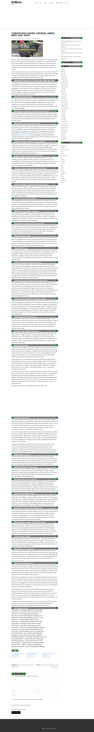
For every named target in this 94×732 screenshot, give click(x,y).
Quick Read (63, 172)
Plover (62, 170)
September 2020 (64, 131)
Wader (62, 176)
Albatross (63, 147)
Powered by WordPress (51, 728)
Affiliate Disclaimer (59, 2)
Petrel (62, 169)
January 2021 (64, 123)
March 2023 (63, 92)
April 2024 (63, 73)
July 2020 (63, 135)
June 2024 (63, 69)
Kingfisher (63, 161)
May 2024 (63, 71)
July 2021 (63, 111)
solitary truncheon (24, 135)
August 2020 (63, 133)
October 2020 (64, 129)
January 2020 (64, 138)
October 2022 (64, 94)
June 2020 (63, 136)
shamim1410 (29, 38)
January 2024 (64, 79)
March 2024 (63, 75)
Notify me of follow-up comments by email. (21, 705)
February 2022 (64, 98)
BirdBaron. (44, 728)
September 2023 (64, 86)
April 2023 (63, 90)
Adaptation (63, 145)
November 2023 (64, 83)
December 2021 (64, 102)
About (41, 2)
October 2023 (64, 84)
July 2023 (63, 88)
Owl (62, 165)
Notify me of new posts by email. (19, 709)
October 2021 (64, 106)
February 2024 (64, 77)
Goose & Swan (64, 155)
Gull (62, 157)
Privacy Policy (51, 2)
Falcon (62, 153)
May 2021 (63, 115)
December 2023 (64, 81)
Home (36, 2)
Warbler (63, 178)
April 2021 (63, 117)
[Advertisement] (47, 19)
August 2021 (63, 109)
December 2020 (64, 125)
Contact (45, 2)
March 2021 (63, 119)
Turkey (62, 174)
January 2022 (64, 100)
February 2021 (64, 121)
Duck (62, 151)
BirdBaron (17, 2)
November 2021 (64, 104)
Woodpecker (64, 180)
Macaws (62, 163)
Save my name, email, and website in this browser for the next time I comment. (28, 699)
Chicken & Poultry (36, 38)
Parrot (62, 167)
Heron (62, 159)
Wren (62, 182)
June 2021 (63, 113)
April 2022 (63, 96)
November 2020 (64, 127)
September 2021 (64, 108)
